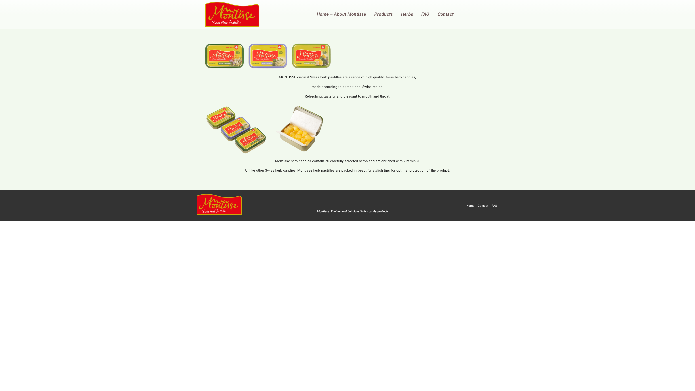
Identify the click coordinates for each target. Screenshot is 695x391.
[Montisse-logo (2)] (232, 3)
